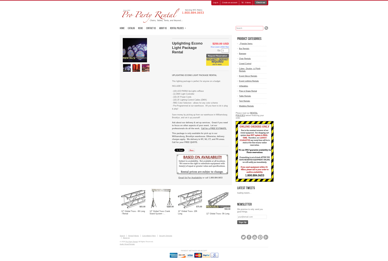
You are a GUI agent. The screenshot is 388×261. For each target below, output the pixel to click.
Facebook (249, 237)
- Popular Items (246, 43)
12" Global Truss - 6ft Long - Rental (133, 212)
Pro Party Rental (131, 242)
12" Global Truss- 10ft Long (187, 212)
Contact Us (151, 28)
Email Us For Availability (190, 178)
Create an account (229, 3)
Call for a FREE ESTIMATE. (214, 128)
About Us (163, 28)
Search (122, 236)
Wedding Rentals (246, 106)
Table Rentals (245, 96)
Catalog (131, 28)
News (140, 28)
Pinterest (260, 237)
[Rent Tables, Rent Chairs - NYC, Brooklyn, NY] (165, 21)
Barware (242, 53)
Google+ (265, 237)
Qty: (219, 50)
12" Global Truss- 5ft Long (217, 213)
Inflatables (243, 86)
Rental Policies (133, 236)
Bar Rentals (244, 48)
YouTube (254, 237)
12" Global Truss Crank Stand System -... (160, 212)
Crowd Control (245, 63)
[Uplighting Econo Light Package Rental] (127, 68)
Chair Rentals (245, 58)
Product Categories (249, 39)
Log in (215, 3)
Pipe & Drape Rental (248, 91)
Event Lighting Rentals (249, 81)
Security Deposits (165, 236)
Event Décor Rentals (248, 76)
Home (122, 28)
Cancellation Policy (149, 236)
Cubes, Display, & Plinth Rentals (249, 69)
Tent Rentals (244, 101)
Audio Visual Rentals (127, 244)
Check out (260, 3)
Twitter (243, 237)
